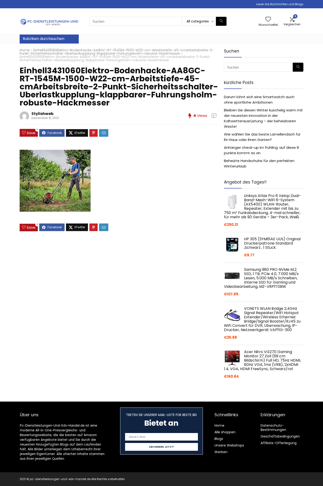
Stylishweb (42, 113)
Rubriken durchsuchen (43, 38)
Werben (220, 452)
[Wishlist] (268, 19)
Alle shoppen (225, 432)
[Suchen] (221, 21)
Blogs (218, 438)
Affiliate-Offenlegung (279, 443)
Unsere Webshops (229, 445)
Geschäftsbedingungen (280, 436)
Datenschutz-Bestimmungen (273, 427)
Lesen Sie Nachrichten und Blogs (279, 4)
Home (25, 50)
